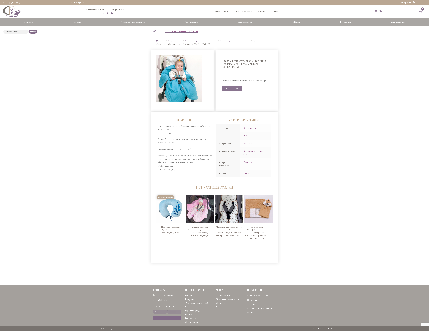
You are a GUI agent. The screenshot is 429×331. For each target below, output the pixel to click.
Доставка (262, 11)
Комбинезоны (191, 22)
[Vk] (380, 11)
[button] (405, 2)
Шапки (296, 22)
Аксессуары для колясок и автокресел (201, 41)
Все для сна (345, 22)
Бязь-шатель (248, 143)
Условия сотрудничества (243, 11)
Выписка (28, 22)
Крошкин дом (249, 128)
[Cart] (420, 11)
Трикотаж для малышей (133, 22)
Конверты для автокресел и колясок (235, 41)
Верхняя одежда (245, 22)
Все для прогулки (175, 41)
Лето (245, 135)
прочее (246, 173)
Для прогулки (398, 22)
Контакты (275, 11)
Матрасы (77, 22)
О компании (220, 11)
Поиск (33, 31)
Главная (162, 41)
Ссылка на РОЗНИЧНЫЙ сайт (181, 31)
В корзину (160, 251)
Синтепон (247, 162)
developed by (322, 328)
